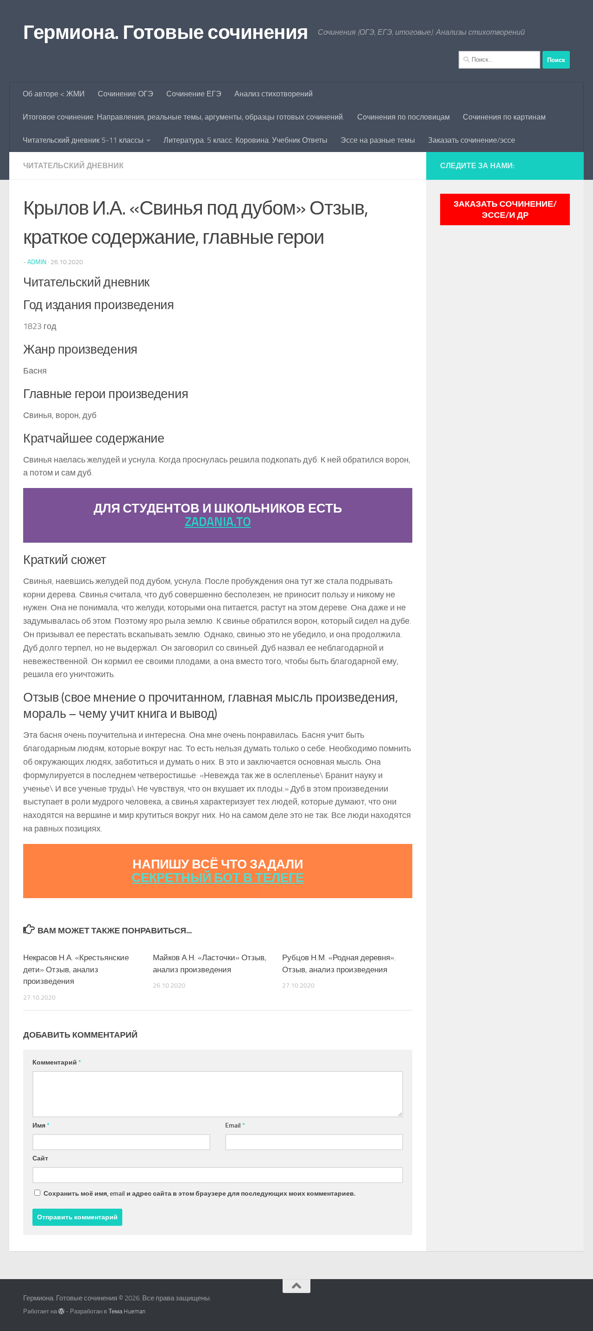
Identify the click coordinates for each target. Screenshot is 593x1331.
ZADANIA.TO (218, 521)
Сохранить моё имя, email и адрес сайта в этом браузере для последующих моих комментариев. (199, 1194)
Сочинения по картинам (504, 117)
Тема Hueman (126, 1311)
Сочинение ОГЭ (125, 93)
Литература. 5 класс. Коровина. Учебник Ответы (246, 140)
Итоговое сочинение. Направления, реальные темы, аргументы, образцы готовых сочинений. (183, 117)
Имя (41, 1125)
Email (235, 1125)
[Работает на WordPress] (61, 1311)
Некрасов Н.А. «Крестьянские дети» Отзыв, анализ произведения (76, 969)
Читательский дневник (73, 165)
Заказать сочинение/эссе (471, 140)
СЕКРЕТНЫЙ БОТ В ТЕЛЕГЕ (218, 877)
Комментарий (56, 1062)
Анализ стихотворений (273, 93)
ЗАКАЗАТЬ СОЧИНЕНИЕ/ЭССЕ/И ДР (505, 209)
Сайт (40, 1158)
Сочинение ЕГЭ (193, 93)
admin (36, 262)
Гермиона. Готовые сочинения (166, 32)
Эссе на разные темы (378, 140)
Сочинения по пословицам (403, 117)
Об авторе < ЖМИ (54, 93)
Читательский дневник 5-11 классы (83, 140)
